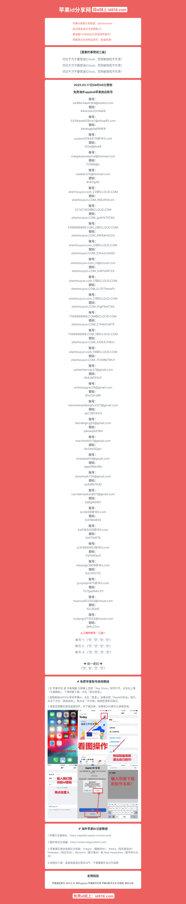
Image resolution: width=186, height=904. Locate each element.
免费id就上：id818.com (94, 896)
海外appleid (82, 883)
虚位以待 (129, 883)
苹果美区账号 (58, 883)
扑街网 (120, 883)
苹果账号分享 (94, 883)
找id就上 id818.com (109, 10)
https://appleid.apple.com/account (90, 835)
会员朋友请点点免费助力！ (88, 28)
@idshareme (105, 23)
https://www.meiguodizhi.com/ (88, 842)
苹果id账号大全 (109, 883)
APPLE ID (70, 883)
